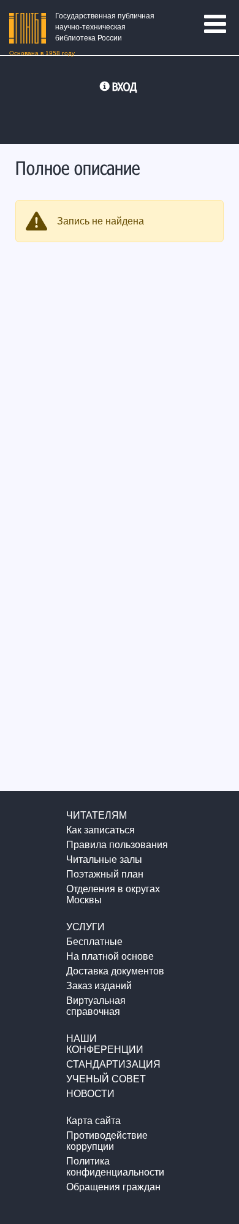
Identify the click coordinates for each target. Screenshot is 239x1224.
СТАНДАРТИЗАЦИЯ (113, 1064)
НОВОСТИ (90, 1093)
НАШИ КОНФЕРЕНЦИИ (104, 1044)
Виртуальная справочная (96, 1006)
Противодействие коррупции (107, 1141)
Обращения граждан (113, 1187)
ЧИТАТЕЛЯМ (96, 815)
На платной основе (110, 956)
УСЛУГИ (85, 927)
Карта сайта (93, 1120)
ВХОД (124, 86)
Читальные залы (104, 859)
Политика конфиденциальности (115, 1166)
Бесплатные (94, 941)
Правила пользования (117, 845)
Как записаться (100, 830)
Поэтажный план (104, 874)
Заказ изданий (99, 986)
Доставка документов (115, 971)
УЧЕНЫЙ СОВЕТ (106, 1079)
